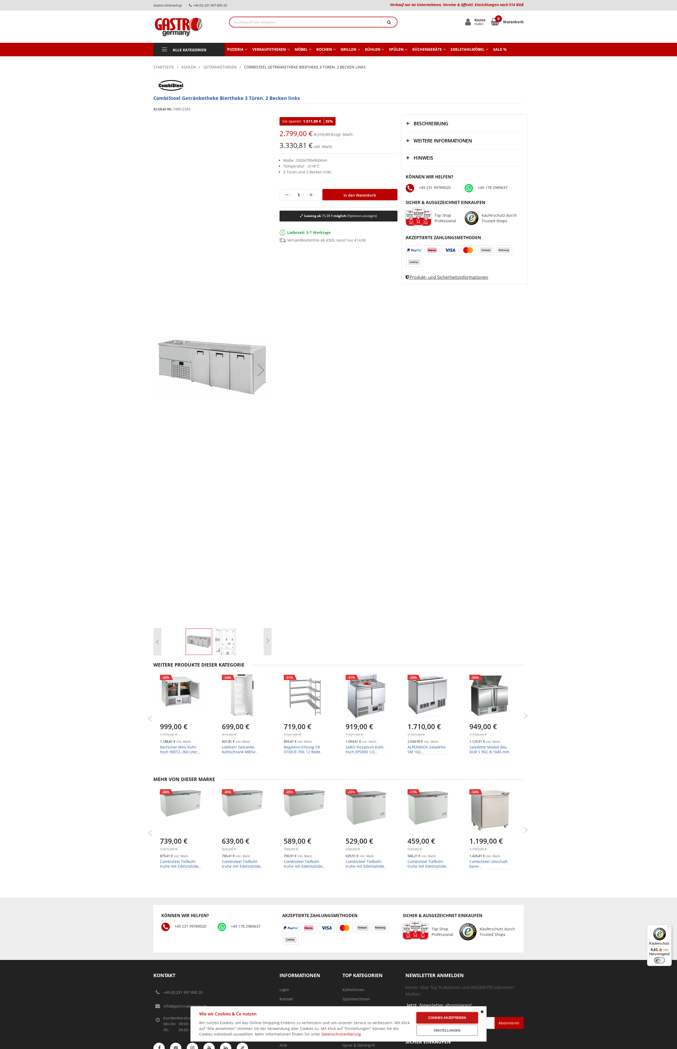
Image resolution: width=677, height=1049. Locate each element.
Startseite (163, 67)
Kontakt (286, 998)
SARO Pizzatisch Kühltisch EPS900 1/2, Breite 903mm (365, 752)
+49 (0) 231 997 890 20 (183, 992)
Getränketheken (220, 67)
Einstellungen (447, 1030)
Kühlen (188, 67)
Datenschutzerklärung (341, 1034)
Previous (150, 719)
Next (526, 716)
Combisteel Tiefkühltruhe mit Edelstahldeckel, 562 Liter (242, 866)
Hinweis (423, 158)
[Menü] (668, 928)
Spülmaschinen (356, 998)
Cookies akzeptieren (447, 1018)
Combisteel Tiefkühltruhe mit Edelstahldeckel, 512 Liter (304, 866)
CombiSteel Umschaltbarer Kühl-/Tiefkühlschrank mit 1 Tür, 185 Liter (489, 869)
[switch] (659, 960)
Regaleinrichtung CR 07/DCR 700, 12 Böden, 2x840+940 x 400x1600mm (303, 754)
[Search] (389, 22)
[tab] (464, 123)
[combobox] (305, 22)
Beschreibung (431, 123)
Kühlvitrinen (353, 989)
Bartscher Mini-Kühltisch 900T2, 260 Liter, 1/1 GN (179, 752)
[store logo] (187, 26)
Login (284, 989)
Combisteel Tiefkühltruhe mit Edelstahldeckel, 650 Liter (180, 866)
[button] (261, 369)
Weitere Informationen (443, 140)
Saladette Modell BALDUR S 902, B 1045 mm (489, 749)
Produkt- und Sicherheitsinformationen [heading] (448, 277)
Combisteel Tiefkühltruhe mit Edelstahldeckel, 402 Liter (366, 866)
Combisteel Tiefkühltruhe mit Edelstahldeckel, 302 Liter (427, 866)
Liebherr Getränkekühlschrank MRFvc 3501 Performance (239, 752)
